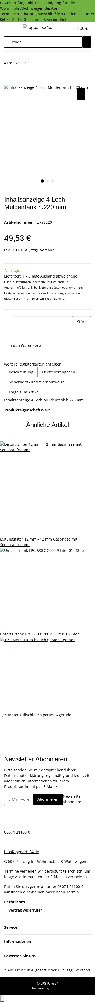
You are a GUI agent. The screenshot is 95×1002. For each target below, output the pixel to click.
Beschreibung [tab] (21, 371)
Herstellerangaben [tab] (58, 371)
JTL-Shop (56, 988)
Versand (47, 249)
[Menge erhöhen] (77, 333)
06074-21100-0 (13, 19)
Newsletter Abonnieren (73, 799)
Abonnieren (48, 799)
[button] (63, 28)
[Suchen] (86, 42)
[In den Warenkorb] (8, 81)
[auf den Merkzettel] (81, 94)
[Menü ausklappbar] (10, 28)
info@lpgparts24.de (21, 851)
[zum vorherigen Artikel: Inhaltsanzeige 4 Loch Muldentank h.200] (30, 64)
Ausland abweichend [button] (59, 276)
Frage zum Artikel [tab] (24, 392)
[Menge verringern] (8, 321)
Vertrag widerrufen (25, 910)
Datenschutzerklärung (24, 775)
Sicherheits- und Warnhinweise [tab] (36, 382)
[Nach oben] (2, 998)
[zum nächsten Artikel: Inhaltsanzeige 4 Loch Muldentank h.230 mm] (40, 64)
